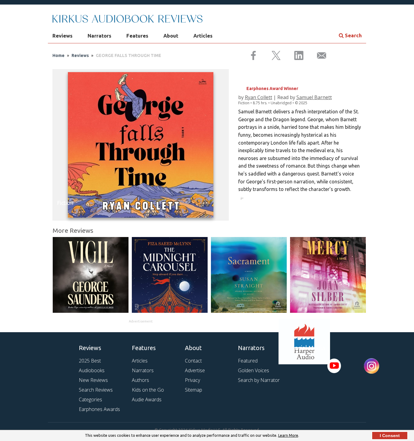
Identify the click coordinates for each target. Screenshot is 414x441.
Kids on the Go (148, 389)
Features (137, 35)
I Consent (390, 435)
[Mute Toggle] (356, 198)
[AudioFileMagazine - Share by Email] (317, 56)
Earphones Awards (99, 409)
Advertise (195, 370)
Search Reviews (96, 389)
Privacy (192, 380)
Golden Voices (253, 370)
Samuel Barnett (314, 97)
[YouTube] (334, 366)
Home (58, 55)
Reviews (62, 35)
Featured (248, 360)
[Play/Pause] (242, 197)
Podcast (318, 366)
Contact (193, 360)
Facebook (298, 366)
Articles (202, 35)
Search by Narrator (259, 380)
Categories (90, 399)
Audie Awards (147, 399)
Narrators (99, 35)
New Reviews (93, 380)
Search (353, 35)
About (170, 35)
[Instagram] (371, 366)
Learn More (288, 435)
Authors (140, 380)
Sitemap (193, 389)
